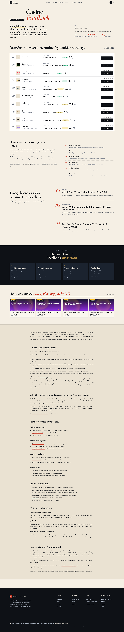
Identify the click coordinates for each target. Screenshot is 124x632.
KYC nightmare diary (37, 470)
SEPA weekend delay (95, 277)
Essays (61, 2)
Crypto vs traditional (37, 433)
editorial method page (25, 164)
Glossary (67, 2)
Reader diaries (35, 490)
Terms (102, 606)
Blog (33, 492)
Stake (58, 601)
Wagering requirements (43, 274)
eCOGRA (57, 553)
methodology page (45, 377)
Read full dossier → (108, 54)
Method (74, 2)
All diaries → (110, 294)
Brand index (35, 487)
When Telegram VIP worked (97, 274)
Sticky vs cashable (42, 277)
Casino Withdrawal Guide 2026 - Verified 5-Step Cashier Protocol (86, 208)
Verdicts (48, 2)
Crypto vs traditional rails (17, 274)
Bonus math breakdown (38, 444)
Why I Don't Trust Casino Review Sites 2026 (84, 192)
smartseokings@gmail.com (66, 571)
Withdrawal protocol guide (17, 271)
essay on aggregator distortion (40, 413)
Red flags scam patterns (69, 277)
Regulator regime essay (69, 271)
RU (113, 2)
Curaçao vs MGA (36, 459)
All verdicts (59, 599)
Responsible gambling (106, 599)
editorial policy (69, 537)
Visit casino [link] (106, 57)
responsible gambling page (68, 565)
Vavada (58, 604)
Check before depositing (38, 435)
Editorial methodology (91, 601)
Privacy (103, 601)
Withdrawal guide (36, 430)
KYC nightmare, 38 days (96, 271)
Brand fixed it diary (37, 473)
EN (110, 2)
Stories (55, 2)
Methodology (35, 497)
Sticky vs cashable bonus (38, 448)
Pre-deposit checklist (16, 277)
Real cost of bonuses (42, 271)
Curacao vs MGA (68, 274)
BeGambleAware (64, 623)
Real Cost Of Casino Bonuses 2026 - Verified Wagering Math (84, 225)
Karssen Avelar (90, 604)
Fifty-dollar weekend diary (38, 475)
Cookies (103, 604)
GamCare (57, 623)
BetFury (59, 606)
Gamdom (59, 609)
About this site (90, 599)
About (80, 2)
